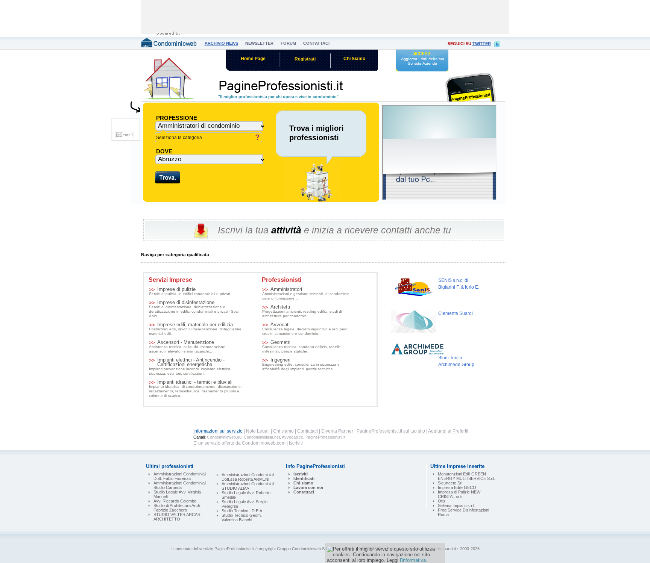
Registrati (305, 59)
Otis (441, 501)
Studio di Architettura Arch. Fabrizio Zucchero (177, 507)
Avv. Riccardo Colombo (174, 501)
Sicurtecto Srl (450, 483)
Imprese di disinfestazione (193, 309)
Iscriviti (296, 443)
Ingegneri (301, 364)
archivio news (221, 43)
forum (288, 43)
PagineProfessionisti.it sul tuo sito (391, 431)
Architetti (302, 311)
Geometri (301, 346)
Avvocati (305, 329)
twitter (481, 43)
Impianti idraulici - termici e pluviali (195, 389)
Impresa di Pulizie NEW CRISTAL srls (459, 494)
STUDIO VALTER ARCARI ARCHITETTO (177, 516)
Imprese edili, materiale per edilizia (196, 329)
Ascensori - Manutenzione (187, 346)
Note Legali (258, 431)
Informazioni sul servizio (218, 431)
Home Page (253, 58)
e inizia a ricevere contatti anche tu (377, 230)
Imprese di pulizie (189, 291)
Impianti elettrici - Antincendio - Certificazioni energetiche (190, 366)
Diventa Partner (337, 431)
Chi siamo (283, 431)
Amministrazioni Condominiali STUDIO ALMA (248, 485)
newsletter (259, 43)
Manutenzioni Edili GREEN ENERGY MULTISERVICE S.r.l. (466, 476)
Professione (176, 118)
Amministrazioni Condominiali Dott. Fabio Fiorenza (179, 476)
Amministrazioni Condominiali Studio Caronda (179, 485)
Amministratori (306, 293)
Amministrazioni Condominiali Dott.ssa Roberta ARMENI (248, 476)
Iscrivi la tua (243, 230)
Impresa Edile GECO (457, 487)
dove (164, 151)
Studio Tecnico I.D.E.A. (242, 511)
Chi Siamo (354, 58)
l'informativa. (413, 560)
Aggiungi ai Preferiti (448, 431)
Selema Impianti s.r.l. (456, 505)
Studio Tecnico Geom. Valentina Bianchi (242, 517)
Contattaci (307, 431)
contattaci (316, 43)
